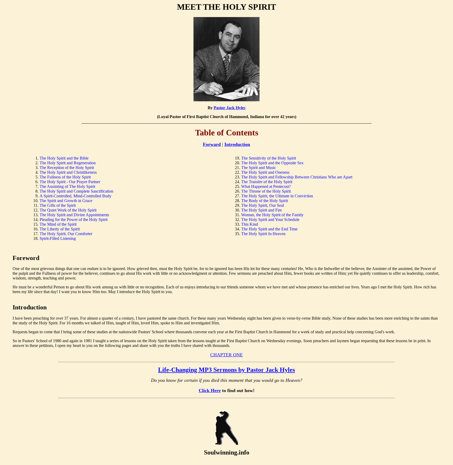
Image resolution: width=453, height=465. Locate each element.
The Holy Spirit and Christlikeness (68, 172)
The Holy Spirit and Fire (261, 210)
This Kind (249, 224)
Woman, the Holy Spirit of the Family (272, 215)
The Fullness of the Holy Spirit (65, 177)
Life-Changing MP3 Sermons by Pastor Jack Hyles (226, 369)
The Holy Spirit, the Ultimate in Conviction (277, 196)
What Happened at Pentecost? (266, 186)
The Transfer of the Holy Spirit (266, 181)
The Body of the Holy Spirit (264, 200)
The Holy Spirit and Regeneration (68, 163)
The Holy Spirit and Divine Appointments (74, 215)
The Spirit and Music (258, 167)
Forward (212, 144)
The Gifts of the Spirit (58, 205)
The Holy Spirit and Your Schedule (270, 219)
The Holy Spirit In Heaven (263, 233)
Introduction (237, 144)
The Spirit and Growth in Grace (66, 200)
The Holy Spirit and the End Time (269, 229)
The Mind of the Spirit (58, 224)
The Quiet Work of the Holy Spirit (68, 210)
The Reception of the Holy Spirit (67, 167)
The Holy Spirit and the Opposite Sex (272, 163)
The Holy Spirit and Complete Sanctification (76, 191)
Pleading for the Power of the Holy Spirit (73, 219)
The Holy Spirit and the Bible (64, 158)
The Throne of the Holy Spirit (266, 191)
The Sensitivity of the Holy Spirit (268, 158)
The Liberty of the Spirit (60, 229)
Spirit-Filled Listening (58, 238)
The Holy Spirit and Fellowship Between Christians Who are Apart (296, 177)
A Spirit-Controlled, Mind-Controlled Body (75, 196)
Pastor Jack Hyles (229, 107)
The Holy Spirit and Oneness (265, 172)
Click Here (210, 390)
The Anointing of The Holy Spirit (67, 186)
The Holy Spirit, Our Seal (262, 205)
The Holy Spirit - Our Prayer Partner (70, 181)
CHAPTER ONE (226, 354)
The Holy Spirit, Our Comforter (66, 233)
